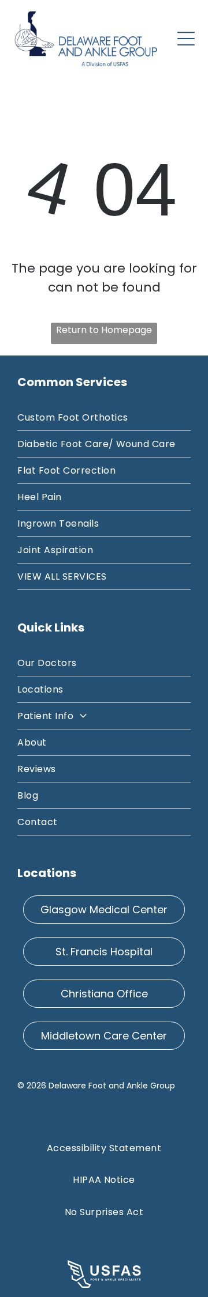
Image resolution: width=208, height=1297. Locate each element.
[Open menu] (186, 38)
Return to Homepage (104, 329)
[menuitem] (103, 417)
